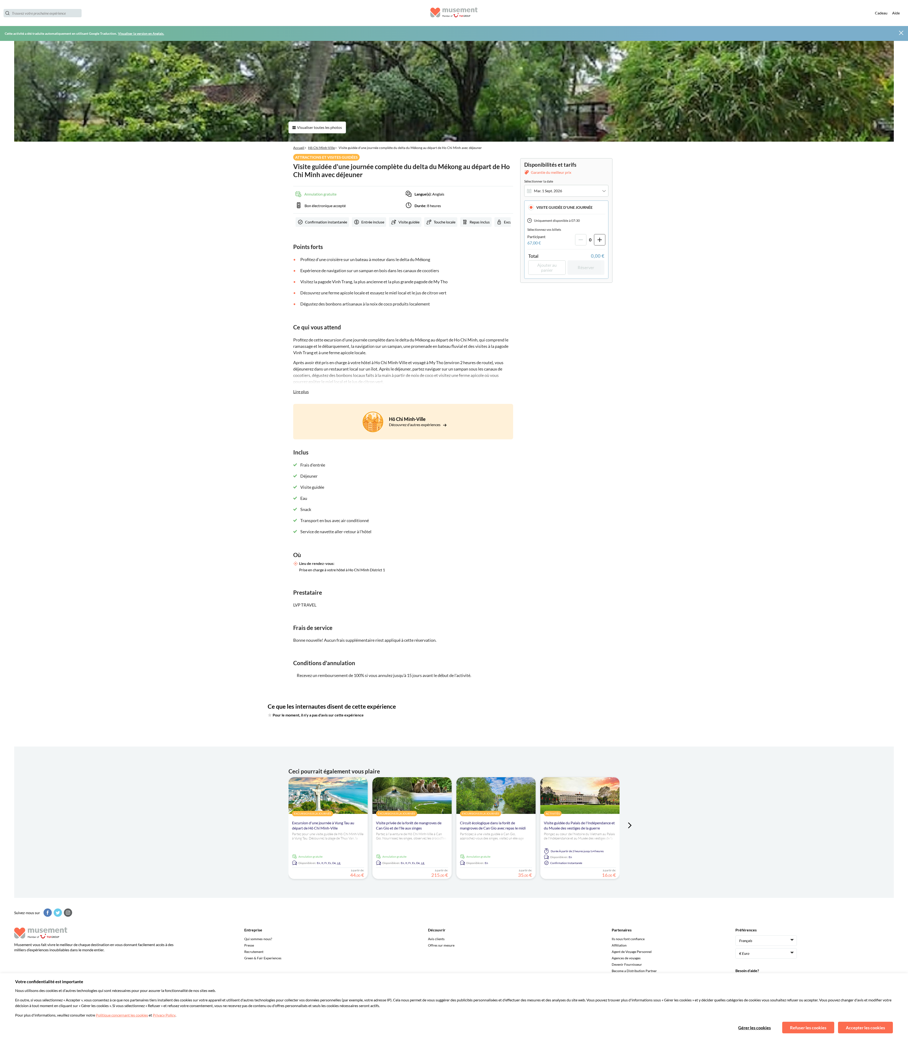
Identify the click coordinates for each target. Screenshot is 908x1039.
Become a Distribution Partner (634, 971)
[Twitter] (57, 912)
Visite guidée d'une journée (564, 207)
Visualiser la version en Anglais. (141, 33)
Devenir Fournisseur (627, 964)
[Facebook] (47, 912)
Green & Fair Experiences (262, 958)
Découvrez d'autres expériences (415, 424)
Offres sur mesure (441, 945)
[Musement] (454, 13)
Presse (249, 945)
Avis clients (436, 939)
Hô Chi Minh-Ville (321, 148)
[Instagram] (67, 912)
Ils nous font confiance (628, 939)
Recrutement (253, 952)
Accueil (298, 148)
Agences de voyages (626, 958)
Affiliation (619, 945)
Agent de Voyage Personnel (632, 952)
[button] (566, 207)
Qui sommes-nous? (258, 939)
